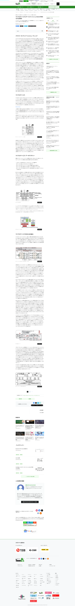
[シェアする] (34, 403)
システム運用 (17, 583)
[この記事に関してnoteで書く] (40, 403)
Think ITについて (47, 3)
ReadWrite (57, 584)
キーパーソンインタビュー (50, 577)
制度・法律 (17, 587)
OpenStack (26, 10)
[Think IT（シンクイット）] (20, 560)
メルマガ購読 (28, 3)
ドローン (44, 1)
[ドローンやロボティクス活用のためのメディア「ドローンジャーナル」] (48, 598)
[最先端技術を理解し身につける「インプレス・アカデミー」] (55, 598)
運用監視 (29, 583)
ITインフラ (21, 9)
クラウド (38, 9)
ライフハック (35, 585)
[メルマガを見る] (39, 559)
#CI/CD (24, 395)
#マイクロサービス (37, 395)
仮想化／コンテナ (42, 9)
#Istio (27, 395)
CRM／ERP (41, 580)
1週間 (53, 20)
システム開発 (53, 9)
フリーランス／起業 (30, 585)
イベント (57, 580)
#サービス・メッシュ (31, 395)
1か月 (57, 20)
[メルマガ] (37, 510)
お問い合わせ (40, 564)
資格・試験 (17, 585)
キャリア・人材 (23, 585)
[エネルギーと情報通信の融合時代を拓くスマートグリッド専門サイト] (48, 595)
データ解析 (29, 580)
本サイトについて (20, 564)
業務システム (48, 583)
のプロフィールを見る (30, 501)
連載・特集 (17, 9)
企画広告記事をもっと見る (53, 150)
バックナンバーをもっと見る (30, 476)
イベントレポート (31, 10)
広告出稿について (53, 3)
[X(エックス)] (42, 510)
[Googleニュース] (38, 513)
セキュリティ (35, 583)
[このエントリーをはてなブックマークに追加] (38, 403)
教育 (40, 585)
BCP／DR (23, 583)
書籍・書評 (57, 577)
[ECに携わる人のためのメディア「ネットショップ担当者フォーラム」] (55, 595)
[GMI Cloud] (32, 550)
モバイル (35, 580)
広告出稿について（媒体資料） (31, 564)
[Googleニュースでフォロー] (46, 559)
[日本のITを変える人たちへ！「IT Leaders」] (41, 595)
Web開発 (41, 578)
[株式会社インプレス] (21, 597)
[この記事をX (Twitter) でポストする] (36, 403)
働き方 (41, 583)
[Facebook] (39, 510)
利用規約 (50, 564)
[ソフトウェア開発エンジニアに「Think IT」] (41, 593)
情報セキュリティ (49, 580)
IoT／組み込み (48, 9)
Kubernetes (22, 10)
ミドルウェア (41, 576)
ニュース (57, 574)
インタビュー (35, 10)
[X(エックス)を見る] (43, 559)
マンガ (41, 10)
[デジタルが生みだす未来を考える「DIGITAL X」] (41, 598)
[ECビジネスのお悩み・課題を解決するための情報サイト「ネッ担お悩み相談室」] (33, 601)
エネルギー (41, 1)
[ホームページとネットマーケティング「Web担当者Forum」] (48, 593)
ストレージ (34, 9)
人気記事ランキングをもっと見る (53, 59)
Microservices (18, 106)
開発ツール (35, 578)
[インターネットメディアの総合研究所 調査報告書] (55, 593)
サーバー (25, 9)
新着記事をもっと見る (53, 92)
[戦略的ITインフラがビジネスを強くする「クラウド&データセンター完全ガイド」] (33, 593)
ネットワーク (29, 9)
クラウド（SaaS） (24, 580)
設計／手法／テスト (24, 578)
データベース (17, 578)
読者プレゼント (39, 3)
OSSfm (49, 10)
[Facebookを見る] (41, 559)
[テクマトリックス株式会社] (45, 549)
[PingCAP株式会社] (21, 550)
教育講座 (46, 1)
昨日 (48, 20)
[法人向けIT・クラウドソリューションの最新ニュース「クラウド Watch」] (33, 595)
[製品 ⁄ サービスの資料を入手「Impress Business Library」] (33, 598)
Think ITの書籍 (45, 10)
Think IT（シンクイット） (20, 4)
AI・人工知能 (18, 10)
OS (56, 9)
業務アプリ (17, 580)
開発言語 (29, 578)
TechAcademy (57, 583)
